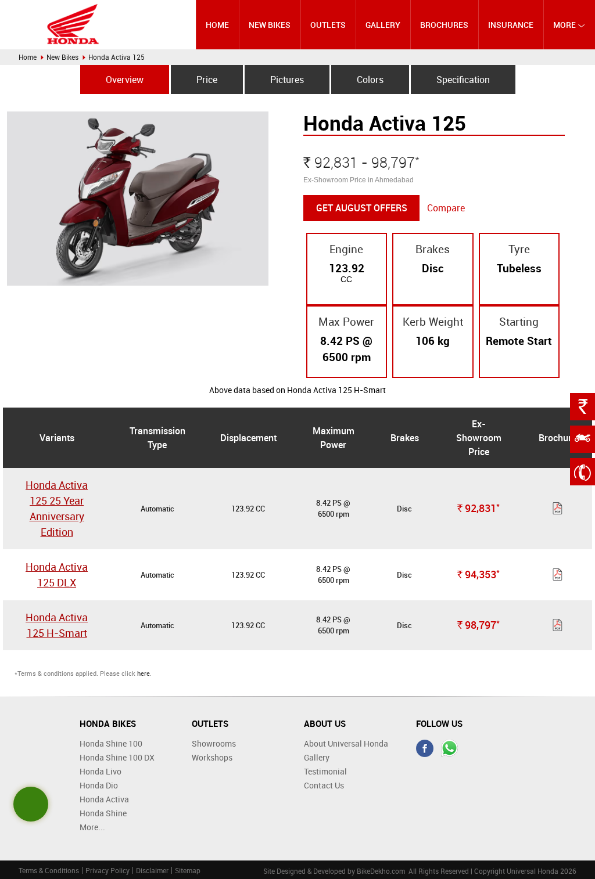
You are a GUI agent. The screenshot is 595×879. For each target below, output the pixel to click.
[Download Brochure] (557, 510)
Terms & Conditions (49, 870)
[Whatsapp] (449, 748)
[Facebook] (424, 748)
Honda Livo (100, 771)
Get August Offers (361, 207)
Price (206, 79)
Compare (446, 207)
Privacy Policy (107, 870)
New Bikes (270, 24)
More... (92, 827)
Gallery (382, 24)
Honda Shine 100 (111, 743)
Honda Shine (103, 813)
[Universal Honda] (73, 24)
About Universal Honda (346, 743)
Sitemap (187, 870)
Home (217, 24)
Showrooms (214, 743)
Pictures (287, 79)
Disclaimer (152, 870)
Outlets (328, 24)
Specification (463, 79)
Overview (125, 79)
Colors (370, 79)
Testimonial (325, 771)
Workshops (212, 757)
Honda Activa (104, 799)
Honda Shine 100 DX (117, 757)
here (143, 673)
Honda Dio (99, 785)
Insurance (510, 24)
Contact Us (324, 785)
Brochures (444, 24)
